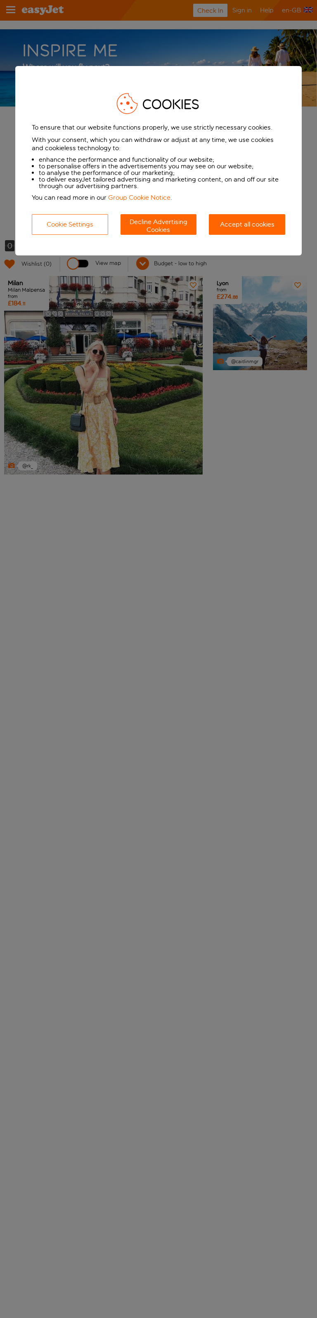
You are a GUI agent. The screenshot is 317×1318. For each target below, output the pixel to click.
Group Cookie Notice (139, 197)
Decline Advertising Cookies (158, 226)
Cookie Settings (70, 224)
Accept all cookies (247, 224)
